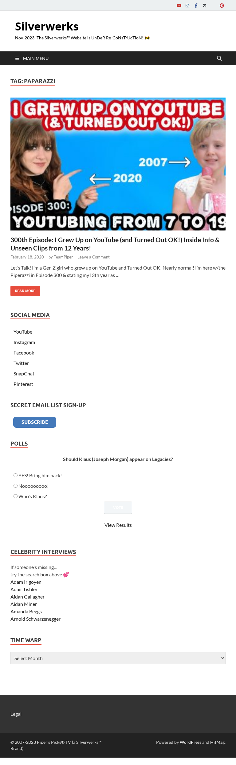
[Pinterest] (222, 5)
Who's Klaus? (32, 496)
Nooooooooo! (33, 486)
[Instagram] (187, 5)
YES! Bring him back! (40, 475)
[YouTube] (179, 5)
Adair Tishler (23, 589)
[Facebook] (196, 5)
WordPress (190, 742)
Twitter (21, 363)
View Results (118, 525)
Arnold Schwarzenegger (35, 619)
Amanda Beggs (26, 611)
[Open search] (219, 58)
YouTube (23, 331)
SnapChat (24, 373)
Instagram (24, 342)
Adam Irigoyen (25, 582)
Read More (22, 289)
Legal (16, 714)
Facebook (24, 352)
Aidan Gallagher (27, 596)
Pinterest (23, 384)
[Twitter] (204, 5)
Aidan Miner (23, 604)
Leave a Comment (93, 256)
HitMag (217, 742)
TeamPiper (63, 256)
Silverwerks (47, 26)
